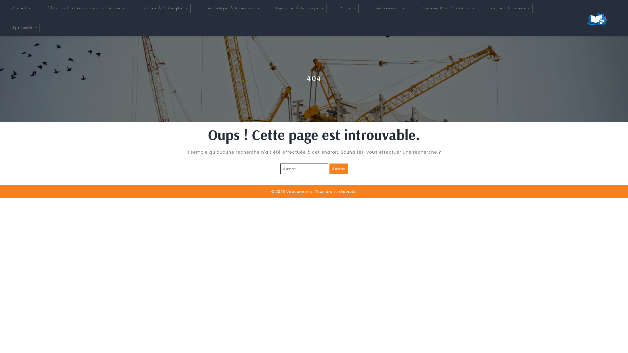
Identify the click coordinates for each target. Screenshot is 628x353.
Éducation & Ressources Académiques (84, 8)
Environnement (386, 8)
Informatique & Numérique (230, 8)
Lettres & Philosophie (162, 8)
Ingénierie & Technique (297, 8)
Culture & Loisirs (508, 8)
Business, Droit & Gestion (445, 8)
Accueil (19, 8)
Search (338, 168)
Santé (346, 8)
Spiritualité (22, 27)
